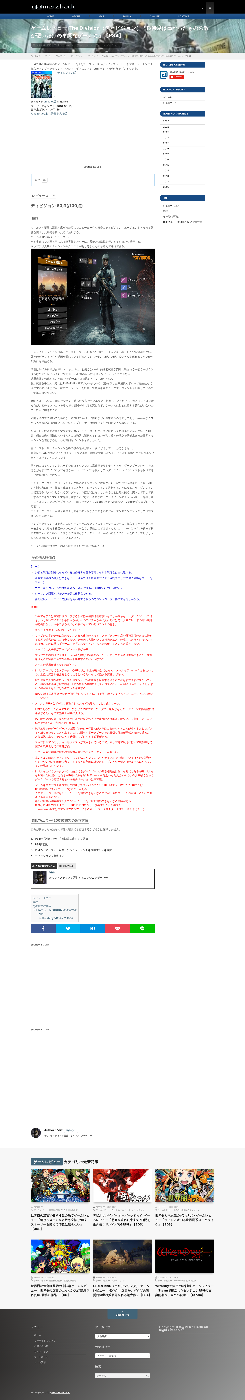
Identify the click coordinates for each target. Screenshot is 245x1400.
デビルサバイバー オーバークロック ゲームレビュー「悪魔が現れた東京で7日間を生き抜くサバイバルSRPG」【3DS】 (121, 1220)
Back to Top (122, 1314)
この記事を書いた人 (45, 866)
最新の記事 (68, 866)
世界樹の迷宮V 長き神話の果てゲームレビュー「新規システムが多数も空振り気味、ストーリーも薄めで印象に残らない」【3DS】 (60, 1222)
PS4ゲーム (100, 45)
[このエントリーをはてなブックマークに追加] (92, 928)
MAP (101, 16)
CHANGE (155, 16)
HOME (50, 16)
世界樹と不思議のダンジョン (187, 1210)
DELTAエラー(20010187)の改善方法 (55, 910)
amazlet (49, 101)
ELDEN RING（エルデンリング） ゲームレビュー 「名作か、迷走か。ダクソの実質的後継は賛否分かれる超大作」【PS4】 (122, 1290)
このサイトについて (44, 1340)
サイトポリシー (42, 1356)
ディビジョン (113, 45)
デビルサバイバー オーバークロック (127, 1210)
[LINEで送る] (142, 928)
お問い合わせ (41, 1346)
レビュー (167, 102)
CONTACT (183, 16)
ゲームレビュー (68, 45)
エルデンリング (118, 1280)
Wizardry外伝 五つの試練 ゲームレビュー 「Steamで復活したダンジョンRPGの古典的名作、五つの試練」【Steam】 (184, 1290)
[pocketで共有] (117, 928)
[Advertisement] (67, 141)
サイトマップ (41, 1351)
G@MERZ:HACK (61, 1392)
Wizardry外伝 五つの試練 (185, 1280)
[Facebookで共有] (43, 928)
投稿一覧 (70, 1130)
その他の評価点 (42, 906)
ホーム (37, 1334)
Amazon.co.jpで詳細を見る (47, 113)
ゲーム (166, 97)
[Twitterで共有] (68, 928)
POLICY (127, 16)
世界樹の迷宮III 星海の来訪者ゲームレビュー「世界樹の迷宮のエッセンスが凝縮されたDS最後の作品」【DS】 (60, 1290)
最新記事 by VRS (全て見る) (56, 918)
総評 (35, 902)
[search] (147, 1375)
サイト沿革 (40, 1362)
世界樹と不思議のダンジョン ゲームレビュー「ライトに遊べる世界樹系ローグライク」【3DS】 (184, 1220)
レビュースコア (42, 898)
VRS (52, 872)
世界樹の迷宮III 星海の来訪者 (62, 1280)
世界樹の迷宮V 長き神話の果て (63, 1210)
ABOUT (76, 16)
